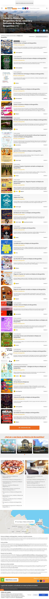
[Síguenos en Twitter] (25, 8)
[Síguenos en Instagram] (27, 8)
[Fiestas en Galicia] (11, 8)
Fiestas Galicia (4, 15)
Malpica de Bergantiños (20, 44)
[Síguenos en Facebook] (23, 8)
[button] (24, 454)
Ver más (45, 52)
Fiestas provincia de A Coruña (13, 15)
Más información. (19, 597)
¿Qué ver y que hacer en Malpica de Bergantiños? (24, 437)
